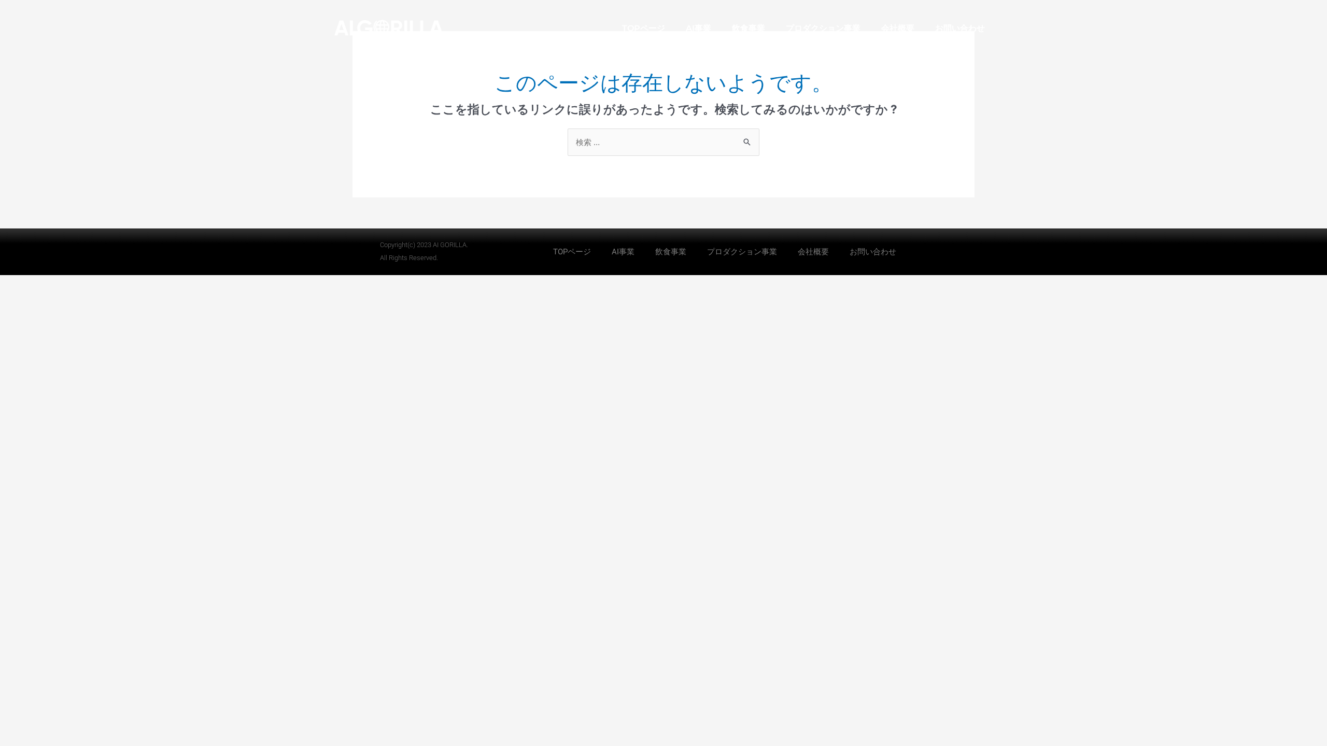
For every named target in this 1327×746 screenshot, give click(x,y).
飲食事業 (748, 28)
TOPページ (643, 28)
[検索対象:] (663, 142)
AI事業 (698, 28)
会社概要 (897, 28)
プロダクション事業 (823, 28)
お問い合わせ (960, 28)
